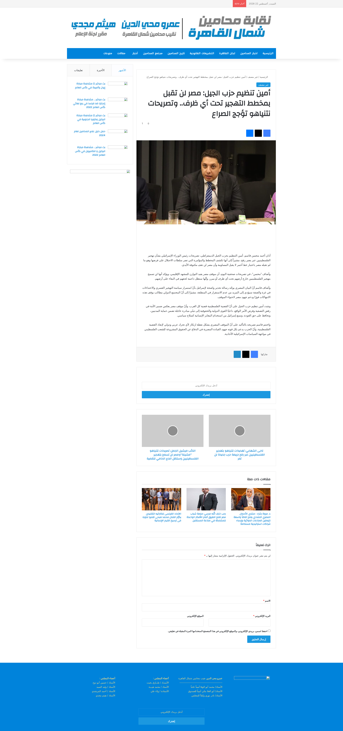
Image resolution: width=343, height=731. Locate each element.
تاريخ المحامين (176, 53)
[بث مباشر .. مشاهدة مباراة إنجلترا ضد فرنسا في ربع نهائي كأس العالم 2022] (118, 104)
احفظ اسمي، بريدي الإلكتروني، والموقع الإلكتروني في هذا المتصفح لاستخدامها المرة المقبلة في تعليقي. (217, 631)
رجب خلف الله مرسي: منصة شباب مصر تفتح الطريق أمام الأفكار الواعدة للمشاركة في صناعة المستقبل (206, 517)
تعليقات (78, 70)
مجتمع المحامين (153, 53)
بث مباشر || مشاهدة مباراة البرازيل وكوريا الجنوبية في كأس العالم (90, 119)
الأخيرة (101, 70)
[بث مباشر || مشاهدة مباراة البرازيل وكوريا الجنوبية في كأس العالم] (118, 120)
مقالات (121, 53)
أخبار (135, 53)
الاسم (266, 600)
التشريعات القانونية (202, 53)
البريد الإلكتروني (261, 615)
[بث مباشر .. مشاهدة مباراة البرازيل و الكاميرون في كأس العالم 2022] (118, 152)
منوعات (107, 53)
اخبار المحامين (249, 53)
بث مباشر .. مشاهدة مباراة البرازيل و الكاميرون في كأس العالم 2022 (90, 151)
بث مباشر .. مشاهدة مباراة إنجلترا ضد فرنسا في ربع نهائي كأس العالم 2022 (89, 103)
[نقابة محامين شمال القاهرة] (171, 28)
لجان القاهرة (227, 53)
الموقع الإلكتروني (195, 615)
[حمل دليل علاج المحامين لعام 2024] (118, 136)
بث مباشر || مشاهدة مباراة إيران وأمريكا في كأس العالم (90, 85)
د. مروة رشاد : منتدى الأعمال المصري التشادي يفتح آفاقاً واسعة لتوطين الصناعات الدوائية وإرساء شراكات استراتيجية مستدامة (252, 518)
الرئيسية (268, 53)
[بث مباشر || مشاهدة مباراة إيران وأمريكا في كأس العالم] (118, 88)
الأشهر (122, 70)
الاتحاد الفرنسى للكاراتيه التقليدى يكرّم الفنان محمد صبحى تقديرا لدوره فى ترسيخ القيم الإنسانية (162, 517)
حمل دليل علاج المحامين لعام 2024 (89, 133)
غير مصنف (253, 76)
